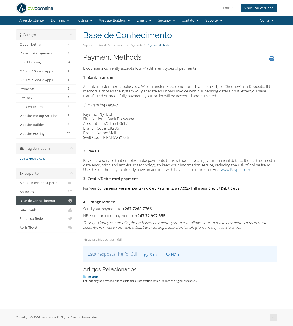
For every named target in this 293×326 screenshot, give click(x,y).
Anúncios (27, 192)
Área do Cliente (31, 20)
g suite (24, 158)
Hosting (83, 20)
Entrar (228, 7)
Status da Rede (31, 219)
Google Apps (37, 158)
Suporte (212, 20)
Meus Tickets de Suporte (38, 183)
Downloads (28, 210)
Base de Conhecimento (111, 45)
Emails (143, 20)
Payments (136, 45)
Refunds (92, 277)
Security (165, 20)
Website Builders (113, 20)
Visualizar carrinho (258, 8)
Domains (59, 20)
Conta (265, 20)
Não (174, 254)
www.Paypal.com (235, 169)
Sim (152, 254)
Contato (189, 20)
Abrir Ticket (28, 227)
